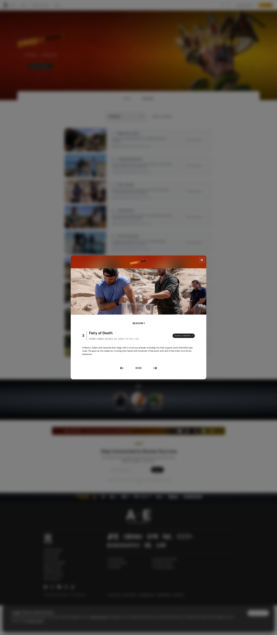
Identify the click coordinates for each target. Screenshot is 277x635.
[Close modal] (202, 260)
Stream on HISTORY (182, 336)
